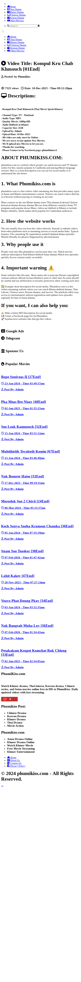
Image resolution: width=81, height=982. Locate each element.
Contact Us (15, 763)
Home (13, 6)
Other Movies (17, 20)
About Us (15, 760)
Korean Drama (17, 17)
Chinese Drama (18, 15)
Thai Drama (15, 9)
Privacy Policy (17, 766)
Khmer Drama (17, 12)
